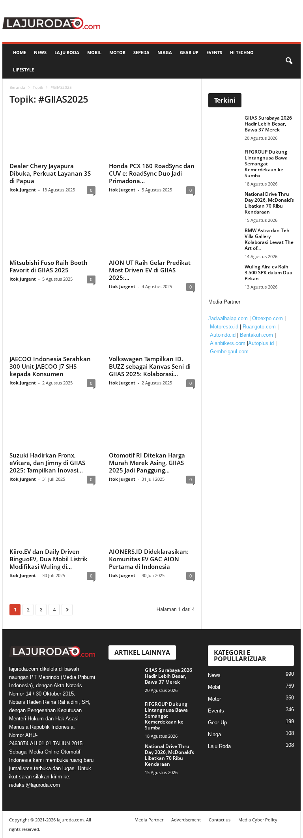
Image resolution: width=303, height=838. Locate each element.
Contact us (219, 820)
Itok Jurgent (22, 190)
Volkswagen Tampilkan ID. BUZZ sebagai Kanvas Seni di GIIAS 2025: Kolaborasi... (150, 366)
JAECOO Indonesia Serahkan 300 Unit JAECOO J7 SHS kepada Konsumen (50, 366)
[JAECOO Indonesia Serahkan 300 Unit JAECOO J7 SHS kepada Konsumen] (52, 329)
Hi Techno (242, 52)
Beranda (17, 87)
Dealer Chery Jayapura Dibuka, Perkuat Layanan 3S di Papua (50, 173)
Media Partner (149, 820)
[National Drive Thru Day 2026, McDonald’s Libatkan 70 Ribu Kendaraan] (226, 203)
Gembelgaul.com (229, 351)
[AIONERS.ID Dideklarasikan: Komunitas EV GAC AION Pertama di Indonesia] (152, 522)
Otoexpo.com (267, 318)
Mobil (94, 52)
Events (214, 52)
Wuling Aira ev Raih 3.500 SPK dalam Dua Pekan (268, 272)
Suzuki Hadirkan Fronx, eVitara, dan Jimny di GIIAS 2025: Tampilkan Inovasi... (47, 462)
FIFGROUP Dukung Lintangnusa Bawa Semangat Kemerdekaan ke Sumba (266, 163)
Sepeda (141, 52)
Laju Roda (66, 52)
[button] (288, 61)
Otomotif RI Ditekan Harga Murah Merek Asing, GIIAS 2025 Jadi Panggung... (147, 462)
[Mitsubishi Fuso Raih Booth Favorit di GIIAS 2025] (52, 232)
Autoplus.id (261, 343)
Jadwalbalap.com (228, 318)
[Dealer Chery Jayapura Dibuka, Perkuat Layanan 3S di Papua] (52, 136)
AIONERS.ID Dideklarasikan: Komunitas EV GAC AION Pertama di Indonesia (149, 558)
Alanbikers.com (227, 343)
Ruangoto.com (259, 327)
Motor (117, 52)
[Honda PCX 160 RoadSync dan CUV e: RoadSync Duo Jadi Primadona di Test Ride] (152, 136)
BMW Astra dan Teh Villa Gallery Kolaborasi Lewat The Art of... (269, 239)
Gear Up (189, 52)
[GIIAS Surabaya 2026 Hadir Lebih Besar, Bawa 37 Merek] (226, 127)
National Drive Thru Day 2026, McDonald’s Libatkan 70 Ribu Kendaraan (269, 203)
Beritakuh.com (256, 335)
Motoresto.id (224, 327)
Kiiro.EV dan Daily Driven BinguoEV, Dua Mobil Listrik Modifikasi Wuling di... (48, 558)
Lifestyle (23, 70)
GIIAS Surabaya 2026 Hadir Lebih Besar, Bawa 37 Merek (268, 123)
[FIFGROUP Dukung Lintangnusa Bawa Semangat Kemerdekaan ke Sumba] (226, 160)
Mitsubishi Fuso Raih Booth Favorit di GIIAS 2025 (48, 266)
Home (19, 52)
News (40, 52)
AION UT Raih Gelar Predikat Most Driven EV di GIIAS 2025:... (150, 270)
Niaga (164, 52)
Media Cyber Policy (257, 820)
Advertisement (186, 820)
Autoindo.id (223, 335)
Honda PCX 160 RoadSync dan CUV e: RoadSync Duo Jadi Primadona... (152, 173)
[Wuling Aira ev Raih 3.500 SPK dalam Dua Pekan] (226, 275)
